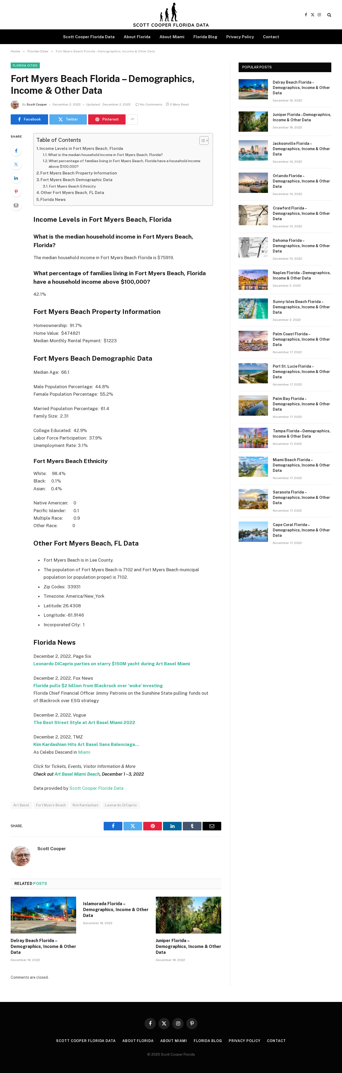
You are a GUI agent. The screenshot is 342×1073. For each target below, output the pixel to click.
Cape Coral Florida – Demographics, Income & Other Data (301, 530)
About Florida (137, 36)
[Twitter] (16, 164)
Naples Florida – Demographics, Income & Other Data (302, 275)
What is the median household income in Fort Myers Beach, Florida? (105, 155)
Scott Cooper (37, 104)
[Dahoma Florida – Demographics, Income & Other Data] (253, 247)
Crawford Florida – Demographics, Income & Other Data (301, 213)
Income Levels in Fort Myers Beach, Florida (81, 148)
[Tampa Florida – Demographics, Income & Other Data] (253, 438)
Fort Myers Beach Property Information (78, 173)
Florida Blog (205, 36)
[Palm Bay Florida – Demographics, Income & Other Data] (253, 405)
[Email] (16, 205)
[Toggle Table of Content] (201, 140)
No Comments (151, 104)
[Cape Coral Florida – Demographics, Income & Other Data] (253, 532)
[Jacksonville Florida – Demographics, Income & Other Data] (253, 150)
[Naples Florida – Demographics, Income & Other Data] (253, 280)
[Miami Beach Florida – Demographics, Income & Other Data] (253, 467)
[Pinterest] (16, 191)
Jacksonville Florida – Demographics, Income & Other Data (301, 148)
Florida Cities (25, 65)
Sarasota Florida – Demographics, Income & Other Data (301, 497)
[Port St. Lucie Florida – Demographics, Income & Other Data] (253, 373)
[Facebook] (16, 150)
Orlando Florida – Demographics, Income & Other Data (301, 181)
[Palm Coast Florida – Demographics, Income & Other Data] (253, 341)
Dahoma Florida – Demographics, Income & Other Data (301, 245)
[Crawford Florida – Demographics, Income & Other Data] (253, 215)
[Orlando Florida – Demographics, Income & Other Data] (253, 183)
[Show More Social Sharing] (132, 119)
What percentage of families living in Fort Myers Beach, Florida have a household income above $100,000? (124, 164)
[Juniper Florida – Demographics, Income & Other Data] (188, 915)
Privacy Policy (240, 36)
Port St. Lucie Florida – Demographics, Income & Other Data (301, 371)
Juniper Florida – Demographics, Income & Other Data (188, 946)
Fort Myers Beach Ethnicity (72, 186)
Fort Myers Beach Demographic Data (76, 179)
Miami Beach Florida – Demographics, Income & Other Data (301, 465)
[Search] (328, 15)
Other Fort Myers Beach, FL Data (72, 192)
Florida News (53, 199)
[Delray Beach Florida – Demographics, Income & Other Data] (43, 915)
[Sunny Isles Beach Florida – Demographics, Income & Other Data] (253, 308)
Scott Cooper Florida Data (89, 36)
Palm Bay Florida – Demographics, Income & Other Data (301, 403)
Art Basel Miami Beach (77, 774)
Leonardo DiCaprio (121, 805)
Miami (84, 752)
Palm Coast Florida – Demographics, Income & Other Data (301, 339)
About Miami (172, 36)
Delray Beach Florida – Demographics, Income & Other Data (43, 946)
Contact (271, 36)
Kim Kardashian (85, 805)
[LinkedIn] (16, 178)
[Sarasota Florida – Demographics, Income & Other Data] (253, 499)
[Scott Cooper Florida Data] (170, 14)
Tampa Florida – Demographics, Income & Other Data (302, 433)
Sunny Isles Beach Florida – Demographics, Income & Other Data (301, 307)
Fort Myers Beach (51, 805)
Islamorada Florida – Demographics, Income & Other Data (116, 909)
